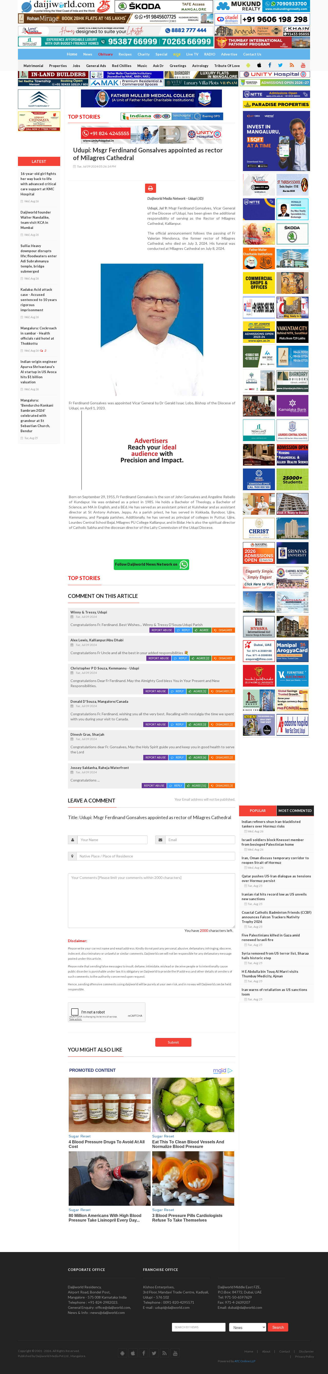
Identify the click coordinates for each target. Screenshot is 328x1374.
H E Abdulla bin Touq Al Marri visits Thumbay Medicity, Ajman (270, 973)
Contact (284, 1351)
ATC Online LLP (244, 1361)
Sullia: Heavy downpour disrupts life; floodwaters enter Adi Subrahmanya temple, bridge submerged (38, 258)
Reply (186, 630)
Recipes (125, 54)
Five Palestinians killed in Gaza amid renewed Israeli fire (271, 937)
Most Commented (295, 811)
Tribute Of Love (227, 66)
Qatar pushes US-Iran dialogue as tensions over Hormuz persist (276, 878)
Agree (204, 630)
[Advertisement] (107, 229)
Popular (258, 811)
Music (142, 66)
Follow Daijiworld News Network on (147, 564)
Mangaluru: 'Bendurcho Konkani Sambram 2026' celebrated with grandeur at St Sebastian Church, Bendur (36, 415)
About (266, 1351)
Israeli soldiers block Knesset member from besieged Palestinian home (273, 842)
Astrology (200, 66)
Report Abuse (162, 630)
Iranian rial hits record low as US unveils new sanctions (274, 896)
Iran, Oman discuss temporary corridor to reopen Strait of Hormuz (275, 860)
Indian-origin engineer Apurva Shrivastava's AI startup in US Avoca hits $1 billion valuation (38, 372)
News (87, 54)
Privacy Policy (304, 1356)
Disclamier (306, 1351)
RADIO (209, 54)
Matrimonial (33, 66)
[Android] (247, 65)
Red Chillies (121, 66)
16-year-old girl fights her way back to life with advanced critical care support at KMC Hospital (38, 184)
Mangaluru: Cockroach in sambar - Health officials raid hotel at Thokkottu (38, 335)
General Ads (96, 66)
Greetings (178, 66)
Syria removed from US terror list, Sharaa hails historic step (275, 955)
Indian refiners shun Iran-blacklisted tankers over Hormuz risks (271, 824)
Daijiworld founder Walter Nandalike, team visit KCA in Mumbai (35, 220)
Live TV (192, 54)
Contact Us (252, 54)
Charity (144, 54)
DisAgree (226, 630)
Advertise (229, 54)
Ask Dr (158, 66)
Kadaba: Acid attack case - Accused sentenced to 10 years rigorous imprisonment (38, 299)
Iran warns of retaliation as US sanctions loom (274, 992)
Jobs (76, 66)
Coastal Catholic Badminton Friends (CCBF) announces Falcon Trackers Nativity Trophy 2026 (276, 917)
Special (161, 54)
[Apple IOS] (258, 65)
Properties (58, 66)
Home (248, 1351)
